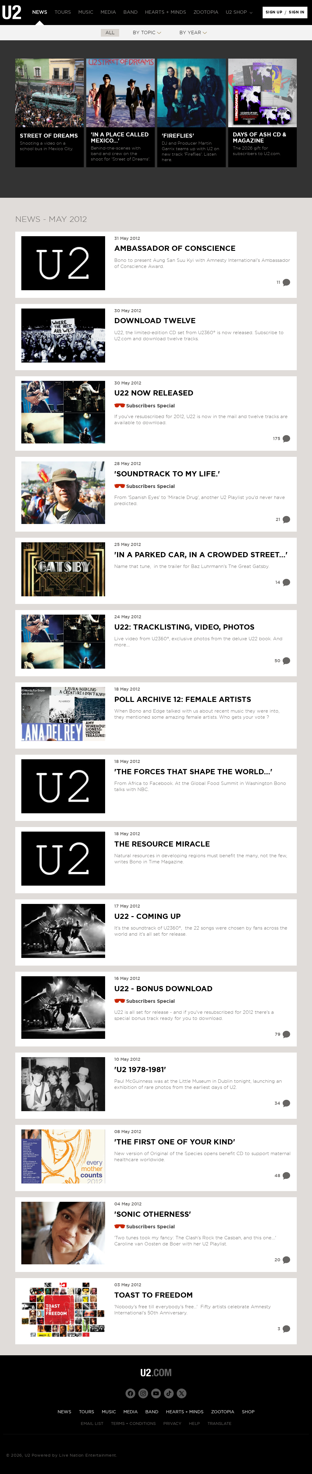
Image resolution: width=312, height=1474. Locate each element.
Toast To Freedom (153, 1295)
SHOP (248, 1412)
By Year (190, 33)
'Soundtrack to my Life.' (167, 474)
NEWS (64, 1412)
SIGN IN (298, 13)
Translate (219, 1424)
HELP (194, 1424)
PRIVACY (172, 1424)
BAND (151, 1412)
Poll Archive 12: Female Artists (182, 699)
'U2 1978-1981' (140, 1070)
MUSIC (109, 1412)
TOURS (86, 1412)
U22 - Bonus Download (163, 989)
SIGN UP (275, 13)
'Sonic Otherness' (152, 1214)
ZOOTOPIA (222, 1412)
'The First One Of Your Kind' (174, 1142)
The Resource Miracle (162, 844)
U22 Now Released (153, 393)
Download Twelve (155, 321)
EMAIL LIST (92, 1424)
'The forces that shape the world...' (193, 772)
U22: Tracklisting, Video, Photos (184, 627)
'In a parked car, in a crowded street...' (201, 555)
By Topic (144, 33)
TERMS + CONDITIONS (133, 1424)
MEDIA (130, 1412)
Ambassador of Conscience (175, 248)
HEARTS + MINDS (185, 1412)
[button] (238, 12)
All (110, 33)
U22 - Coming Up (147, 916)
